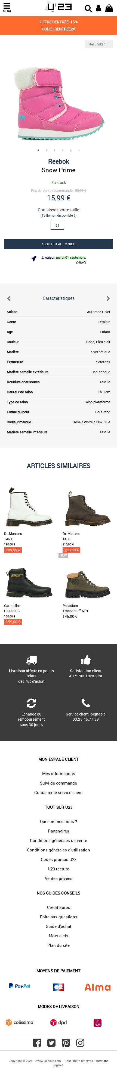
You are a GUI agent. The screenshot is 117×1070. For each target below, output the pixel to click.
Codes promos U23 (58, 859)
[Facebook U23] (37, 1044)
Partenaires (58, 831)
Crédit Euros (58, 907)
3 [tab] (54, 150)
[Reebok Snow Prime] (58, 94)
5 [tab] (70, 150)
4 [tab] (62, 150)
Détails (81, 262)
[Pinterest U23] (66, 1044)
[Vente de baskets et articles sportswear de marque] (58, 7)
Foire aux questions (58, 916)
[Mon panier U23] (109, 8)
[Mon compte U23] (98, 7)
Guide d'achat (58, 926)
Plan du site (58, 945)
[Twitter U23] (51, 1044)
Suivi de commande (58, 783)
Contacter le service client (58, 792)
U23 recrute (58, 868)
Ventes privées (58, 878)
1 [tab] (38, 150)
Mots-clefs (58, 935)
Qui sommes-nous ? (58, 821)
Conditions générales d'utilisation (58, 850)
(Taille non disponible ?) (58, 215)
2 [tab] (46, 150)
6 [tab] (79, 150)
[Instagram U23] (80, 1044)
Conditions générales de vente (58, 840)
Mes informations (58, 773)
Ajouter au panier (58, 244)
